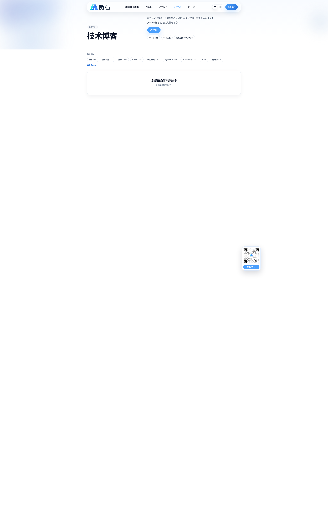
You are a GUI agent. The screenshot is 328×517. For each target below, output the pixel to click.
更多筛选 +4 (91, 65)
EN (220, 7)
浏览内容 (153, 30)
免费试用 (231, 7)
